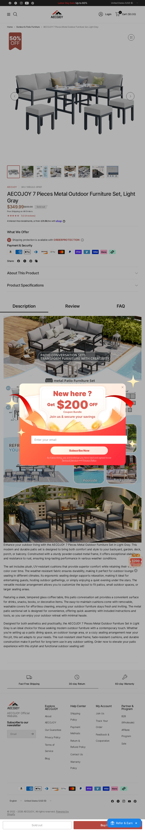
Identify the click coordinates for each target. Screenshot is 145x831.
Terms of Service (70, 460)
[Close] (122, 387)
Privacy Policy (89, 460)
